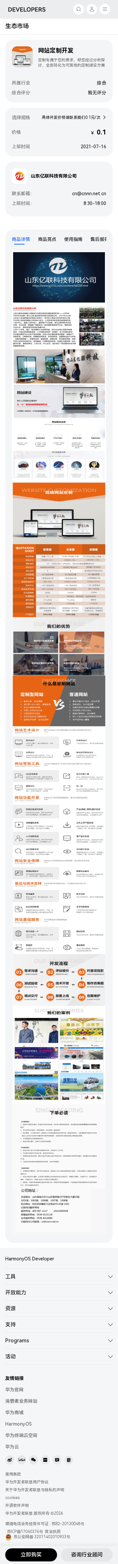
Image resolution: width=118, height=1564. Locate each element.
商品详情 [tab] (21, 239)
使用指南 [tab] (73, 239)
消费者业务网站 (21, 1401)
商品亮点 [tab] (47, 239)
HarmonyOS (18, 1424)
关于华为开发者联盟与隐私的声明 (34, 1490)
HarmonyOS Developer (29, 1258)
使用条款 (13, 1474)
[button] (59, 1277)
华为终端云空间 (21, 1435)
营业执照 (53, 1531)
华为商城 (14, 1412)
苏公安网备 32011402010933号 (41, 1537)
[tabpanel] (59, 743)
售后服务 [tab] (99, 239)
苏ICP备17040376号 (25, 1531)
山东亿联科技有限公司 (54, 176)
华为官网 (14, 1389)
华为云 (12, 1446)
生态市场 (17, 26)
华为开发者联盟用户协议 (27, 1482)
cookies (12, 1497)
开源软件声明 (17, 1505)
